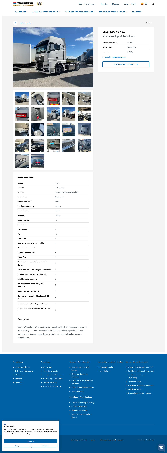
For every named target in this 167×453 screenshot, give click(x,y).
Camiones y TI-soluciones (52, 378)
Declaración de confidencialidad (111, 440)
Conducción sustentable (52, 386)
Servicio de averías (135, 389)
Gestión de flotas (134, 381)
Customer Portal (130, 3)
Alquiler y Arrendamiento (45, 12)
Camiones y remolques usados (80, 12)
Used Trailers (104, 371)
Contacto (137, 12)
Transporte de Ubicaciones (53, 375)
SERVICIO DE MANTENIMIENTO (140, 367)
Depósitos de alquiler (79, 410)
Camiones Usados (106, 367)
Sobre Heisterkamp (86, 3)
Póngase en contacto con (126, 64)
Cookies (93, 440)
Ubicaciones (19, 375)
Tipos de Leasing (77, 391)
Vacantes (103, 3)
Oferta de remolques (79, 406)
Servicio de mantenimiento (112, 12)
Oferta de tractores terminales (82, 387)
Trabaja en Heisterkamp (24, 371)
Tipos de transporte (50, 371)
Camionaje (20, 12)
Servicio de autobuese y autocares (141, 385)
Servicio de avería (50, 382)
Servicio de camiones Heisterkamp (141, 371)
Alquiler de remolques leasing (82, 402)
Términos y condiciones (79, 440)
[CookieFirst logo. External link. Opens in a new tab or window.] (5, 424)
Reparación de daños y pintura (139, 393)
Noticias (115, 3)
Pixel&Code (150, 440)
